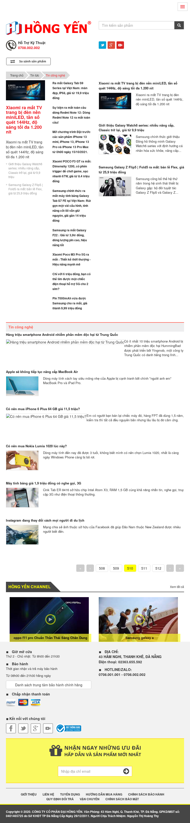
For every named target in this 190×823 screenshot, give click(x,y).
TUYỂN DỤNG (70, 794)
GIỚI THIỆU (29, 794)
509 (116, 568)
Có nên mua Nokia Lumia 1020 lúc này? (36, 446)
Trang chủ (17, 75)
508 (102, 568)
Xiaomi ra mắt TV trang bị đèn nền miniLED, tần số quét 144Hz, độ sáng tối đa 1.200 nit (138, 85)
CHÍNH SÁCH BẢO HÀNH (146, 794)
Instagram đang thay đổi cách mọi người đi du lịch (45, 520)
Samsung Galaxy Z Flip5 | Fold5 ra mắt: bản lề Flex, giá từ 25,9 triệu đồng (25, 189)
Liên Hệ (48, 794)
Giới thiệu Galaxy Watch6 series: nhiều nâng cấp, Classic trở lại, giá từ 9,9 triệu (25, 170)
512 (158, 568)
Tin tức (34, 75)
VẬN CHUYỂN (89, 799)
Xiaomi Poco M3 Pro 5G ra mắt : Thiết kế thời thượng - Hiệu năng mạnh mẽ (71, 259)
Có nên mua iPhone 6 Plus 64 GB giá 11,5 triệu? (43, 408)
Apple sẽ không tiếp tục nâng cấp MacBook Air (42, 371)
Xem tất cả (177, 586)
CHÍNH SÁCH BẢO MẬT (122, 799)
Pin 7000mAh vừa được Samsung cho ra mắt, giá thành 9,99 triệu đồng (69, 303)
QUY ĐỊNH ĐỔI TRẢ (60, 799)
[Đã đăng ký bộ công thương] (68, 728)
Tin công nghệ (55, 75)
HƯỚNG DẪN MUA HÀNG (104, 794)
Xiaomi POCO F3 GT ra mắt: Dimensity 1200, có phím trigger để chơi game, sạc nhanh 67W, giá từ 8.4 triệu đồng (71, 171)
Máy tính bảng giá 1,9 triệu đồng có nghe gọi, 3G (43, 483)
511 (144, 568)
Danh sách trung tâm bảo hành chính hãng (48, 684)
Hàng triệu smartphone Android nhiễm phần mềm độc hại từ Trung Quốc (62, 334)
